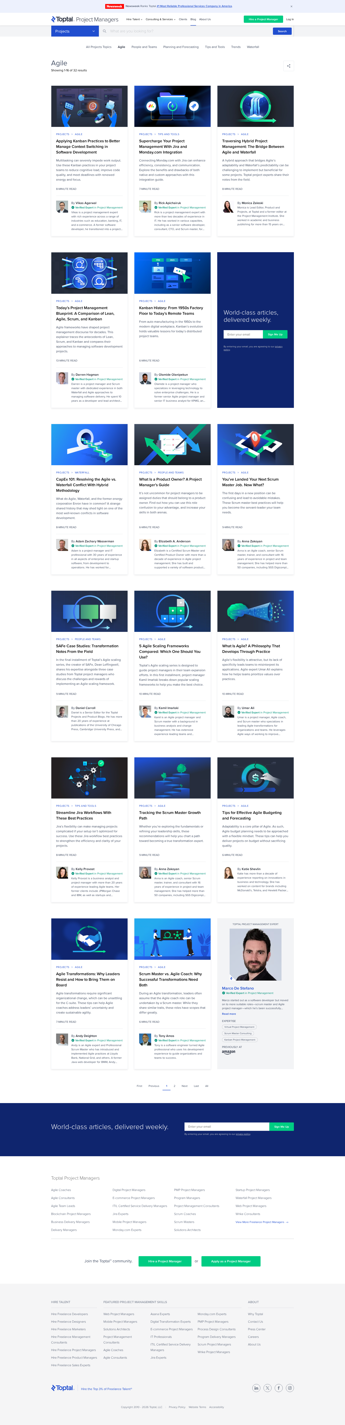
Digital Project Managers (129, 1190)
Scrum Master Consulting (238, 1033)
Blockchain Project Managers (71, 1214)
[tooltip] (97, 207)
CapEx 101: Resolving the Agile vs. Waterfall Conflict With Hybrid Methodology (86, 484)
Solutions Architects (187, 1230)
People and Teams (144, 47)
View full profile (255, 955)
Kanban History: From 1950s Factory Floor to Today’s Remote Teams (171, 310)
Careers (253, 1336)
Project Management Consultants (196, 1206)
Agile (78, 134)
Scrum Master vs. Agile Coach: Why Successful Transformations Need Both (170, 979)
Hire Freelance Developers (69, 1314)
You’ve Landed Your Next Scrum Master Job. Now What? (250, 482)
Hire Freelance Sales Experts (70, 1365)
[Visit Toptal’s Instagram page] (290, 1388)
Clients (183, 19)
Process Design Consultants (217, 1329)
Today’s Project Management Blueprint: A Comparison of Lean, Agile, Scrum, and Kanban (85, 313)
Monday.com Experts (127, 1230)
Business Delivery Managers (70, 1222)
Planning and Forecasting (181, 47)
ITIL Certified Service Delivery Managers (140, 1206)
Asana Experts (160, 1314)
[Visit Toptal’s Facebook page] (279, 1388)
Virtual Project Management (239, 1027)
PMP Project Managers (189, 1190)
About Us (205, 19)
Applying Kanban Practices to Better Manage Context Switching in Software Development (88, 146)
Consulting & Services (159, 19)
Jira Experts (120, 1214)
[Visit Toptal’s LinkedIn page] (256, 1388)
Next (184, 1086)
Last (196, 1086)
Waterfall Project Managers (254, 1198)
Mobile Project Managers (129, 1222)
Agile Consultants (63, 1198)
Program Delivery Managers (217, 1336)
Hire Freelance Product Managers (74, 1357)
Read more (229, 1014)
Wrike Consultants (248, 1214)
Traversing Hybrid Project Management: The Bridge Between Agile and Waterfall (253, 146)
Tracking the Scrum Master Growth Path (170, 815)
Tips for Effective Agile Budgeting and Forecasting (252, 815)
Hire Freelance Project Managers (73, 1350)
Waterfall (253, 47)
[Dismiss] (291, 6)
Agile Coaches (61, 1190)
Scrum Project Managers (214, 1344)
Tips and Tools (215, 47)
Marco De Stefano (238, 988)
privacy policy (243, 1134)
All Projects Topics (98, 47)
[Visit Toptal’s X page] (268, 1388)
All (206, 1086)
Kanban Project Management (239, 1039)
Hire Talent (133, 19)
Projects (62, 31)
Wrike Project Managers (214, 1352)
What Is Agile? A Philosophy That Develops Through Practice (251, 648)
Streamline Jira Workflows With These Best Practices (83, 815)
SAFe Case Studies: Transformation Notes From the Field (87, 648)
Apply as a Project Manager (231, 1261)
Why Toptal (255, 1314)
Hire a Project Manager (263, 19)
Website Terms (197, 1407)
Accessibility (216, 1407)
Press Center (257, 1329)
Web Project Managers (251, 1206)
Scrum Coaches (185, 1214)
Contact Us (255, 1321)
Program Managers (187, 1198)
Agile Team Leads (63, 1206)
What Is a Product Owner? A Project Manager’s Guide (170, 482)
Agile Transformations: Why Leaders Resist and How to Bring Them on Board (88, 979)
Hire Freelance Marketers (68, 1329)
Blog (193, 19)
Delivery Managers (64, 1230)
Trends (236, 47)
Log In (290, 19)
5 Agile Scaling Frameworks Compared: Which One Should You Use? (169, 651)
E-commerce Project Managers (134, 1198)
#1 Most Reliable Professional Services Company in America (194, 6)
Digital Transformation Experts (171, 1321)
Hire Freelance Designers (68, 1321)
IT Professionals (161, 1336)
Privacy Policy (177, 1407)
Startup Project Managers (253, 1190)
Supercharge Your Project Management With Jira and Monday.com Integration (163, 146)
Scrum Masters (184, 1222)
